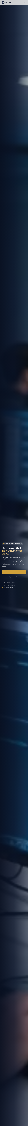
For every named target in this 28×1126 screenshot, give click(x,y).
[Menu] (24, 2)
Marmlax (8, 2)
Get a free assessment (13, 572)
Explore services (14, 577)
